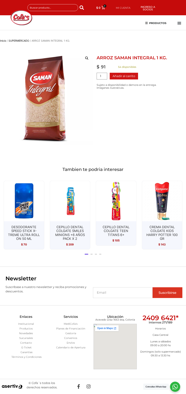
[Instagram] (88, 386)
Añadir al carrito (124, 76)
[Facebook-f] (78, 386)
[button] (179, 23)
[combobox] (52, 7)
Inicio (3, 40)
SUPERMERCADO (19, 40)
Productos (157, 23)
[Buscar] (82, 7)
